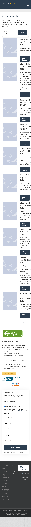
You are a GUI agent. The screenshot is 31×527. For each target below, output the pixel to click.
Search (23, 32)
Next (24, 323)
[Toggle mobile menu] (28, 5)
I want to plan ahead (9, 403)
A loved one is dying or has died (12, 406)
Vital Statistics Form (12, 512)
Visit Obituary (24, 59)
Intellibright (8, 514)
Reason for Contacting (9, 401)
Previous (8, 323)
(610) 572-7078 (19, 410)
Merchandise (20, 512)
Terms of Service (15, 514)
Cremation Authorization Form (15, 510)
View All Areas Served (15, 471)
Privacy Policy (22, 514)
